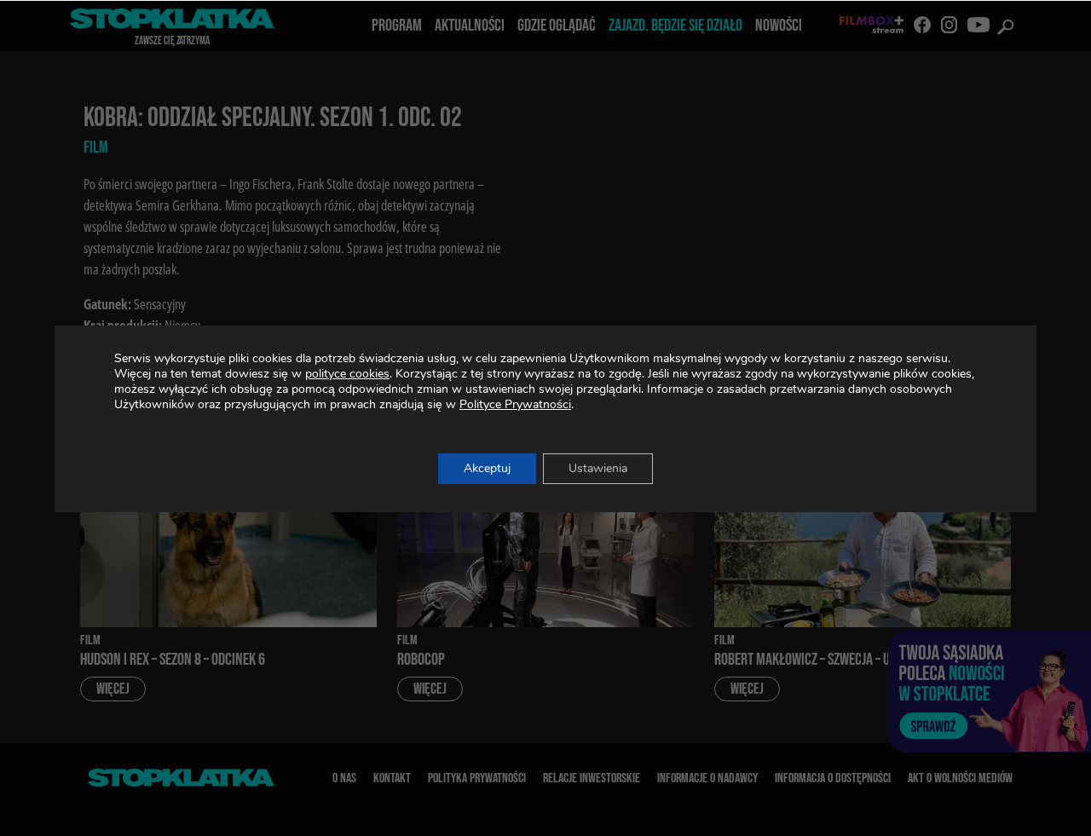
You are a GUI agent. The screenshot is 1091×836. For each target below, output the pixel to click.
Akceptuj (487, 468)
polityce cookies (347, 374)
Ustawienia (598, 468)
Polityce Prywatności (515, 404)
